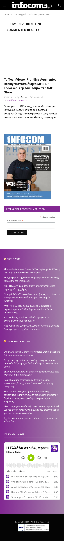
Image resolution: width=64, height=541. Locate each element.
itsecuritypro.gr (19, 341)
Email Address (15, 220)
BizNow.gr (14, 259)
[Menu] (5, 5)
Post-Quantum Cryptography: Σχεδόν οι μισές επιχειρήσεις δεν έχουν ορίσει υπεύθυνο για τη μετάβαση (28, 383)
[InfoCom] (32, 5)
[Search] (59, 5)
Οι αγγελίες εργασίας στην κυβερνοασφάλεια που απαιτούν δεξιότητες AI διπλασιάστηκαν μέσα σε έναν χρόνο (31, 363)
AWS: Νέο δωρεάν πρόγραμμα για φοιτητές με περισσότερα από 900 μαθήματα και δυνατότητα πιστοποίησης (28, 309)
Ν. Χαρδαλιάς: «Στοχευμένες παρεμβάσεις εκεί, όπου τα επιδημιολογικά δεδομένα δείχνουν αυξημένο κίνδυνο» (32, 297)
